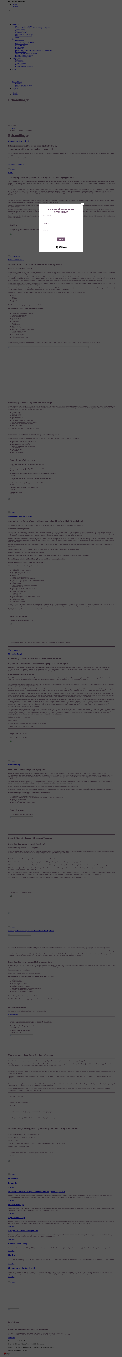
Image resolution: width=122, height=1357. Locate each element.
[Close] (82, 204)
